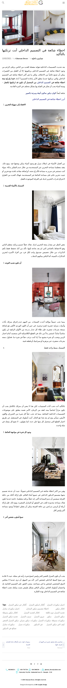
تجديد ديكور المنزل (10, 616)
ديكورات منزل (24, 624)
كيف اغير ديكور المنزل (55, 624)
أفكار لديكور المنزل (36, 605)
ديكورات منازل (8, 624)
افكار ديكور (59, 609)
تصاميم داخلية (37, 58)
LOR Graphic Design (40, 684)
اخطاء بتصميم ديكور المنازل (37, 609)
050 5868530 (35, 669)
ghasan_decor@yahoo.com (53, 669)
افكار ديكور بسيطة (10, 613)
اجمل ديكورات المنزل (55, 605)
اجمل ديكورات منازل (11, 609)
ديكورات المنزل (44, 620)
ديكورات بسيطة (58, 620)
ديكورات (33, 620)
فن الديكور (38, 624)
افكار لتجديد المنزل (31, 613)
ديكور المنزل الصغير (11, 620)
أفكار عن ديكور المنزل (17, 605)
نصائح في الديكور (9, 628)
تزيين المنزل (39, 616)
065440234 (11, 669)
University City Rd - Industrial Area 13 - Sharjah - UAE (35, 672)
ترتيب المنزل (26, 616)
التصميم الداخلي (44, 82)
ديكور (49, 616)
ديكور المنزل (59, 616)
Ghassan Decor (21, 58)
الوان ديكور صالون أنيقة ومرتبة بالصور (41, 93)
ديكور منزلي (24, 620)
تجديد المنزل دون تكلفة (55, 613)
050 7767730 (24, 669)
